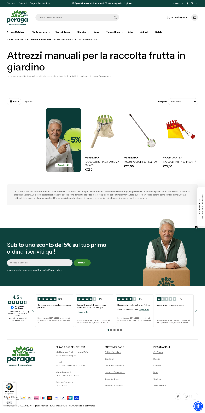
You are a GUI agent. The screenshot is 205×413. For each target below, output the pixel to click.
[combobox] (77, 17)
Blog (155, 372)
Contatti (23, 3)
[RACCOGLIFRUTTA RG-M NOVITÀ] (180, 130)
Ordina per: (161, 101)
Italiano (176, 3)
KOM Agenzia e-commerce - (83, 405)
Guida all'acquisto (113, 352)
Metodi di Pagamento (115, 372)
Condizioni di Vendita (114, 365)
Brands (156, 359)
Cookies (157, 379)
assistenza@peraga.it (66, 355)
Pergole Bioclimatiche (40, 3)
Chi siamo (11, 3)
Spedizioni (109, 359)
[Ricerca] (115, 17)
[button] (198, 406)
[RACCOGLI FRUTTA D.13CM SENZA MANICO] (102, 130)
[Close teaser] (196, 227)
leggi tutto (83, 312)
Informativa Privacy (114, 385)
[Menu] (14, 383)
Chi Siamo (158, 352)
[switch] (9, 402)
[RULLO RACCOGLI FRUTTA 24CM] (141, 130)
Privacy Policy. (55, 270)
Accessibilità (159, 385)
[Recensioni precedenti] (33, 311)
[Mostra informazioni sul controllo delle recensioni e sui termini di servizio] (28, 312)
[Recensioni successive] (196, 311)
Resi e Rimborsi (112, 379)
